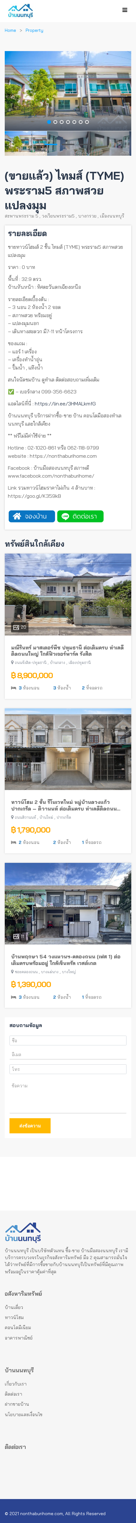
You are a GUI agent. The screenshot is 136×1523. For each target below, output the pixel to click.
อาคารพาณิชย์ (19, 1338)
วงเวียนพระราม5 (58, 216)
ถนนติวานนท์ (25, 817)
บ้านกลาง (57, 662)
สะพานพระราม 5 (21, 216)
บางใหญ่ (69, 971)
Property (34, 30)
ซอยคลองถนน (26, 971)
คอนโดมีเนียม (18, 1327)
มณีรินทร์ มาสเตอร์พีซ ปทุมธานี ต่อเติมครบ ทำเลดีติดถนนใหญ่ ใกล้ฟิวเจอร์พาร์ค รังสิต (67, 650)
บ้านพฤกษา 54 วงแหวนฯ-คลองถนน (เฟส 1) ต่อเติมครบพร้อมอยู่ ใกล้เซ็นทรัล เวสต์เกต (66, 959)
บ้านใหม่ (46, 817)
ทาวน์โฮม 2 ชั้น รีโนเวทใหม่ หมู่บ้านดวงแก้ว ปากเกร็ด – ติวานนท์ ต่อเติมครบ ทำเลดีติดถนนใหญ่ (64, 805)
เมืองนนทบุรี (112, 216)
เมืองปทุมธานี (80, 662)
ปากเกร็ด (64, 817)
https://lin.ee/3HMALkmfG (65, 403)
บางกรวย (87, 216)
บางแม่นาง (50, 971)
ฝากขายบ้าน (17, 1404)
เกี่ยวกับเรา (16, 1384)
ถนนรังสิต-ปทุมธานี (30, 662)
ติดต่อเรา (13, 1394)
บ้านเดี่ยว (14, 1307)
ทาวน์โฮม (14, 1317)
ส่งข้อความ (30, 1125)
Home (10, 30)
